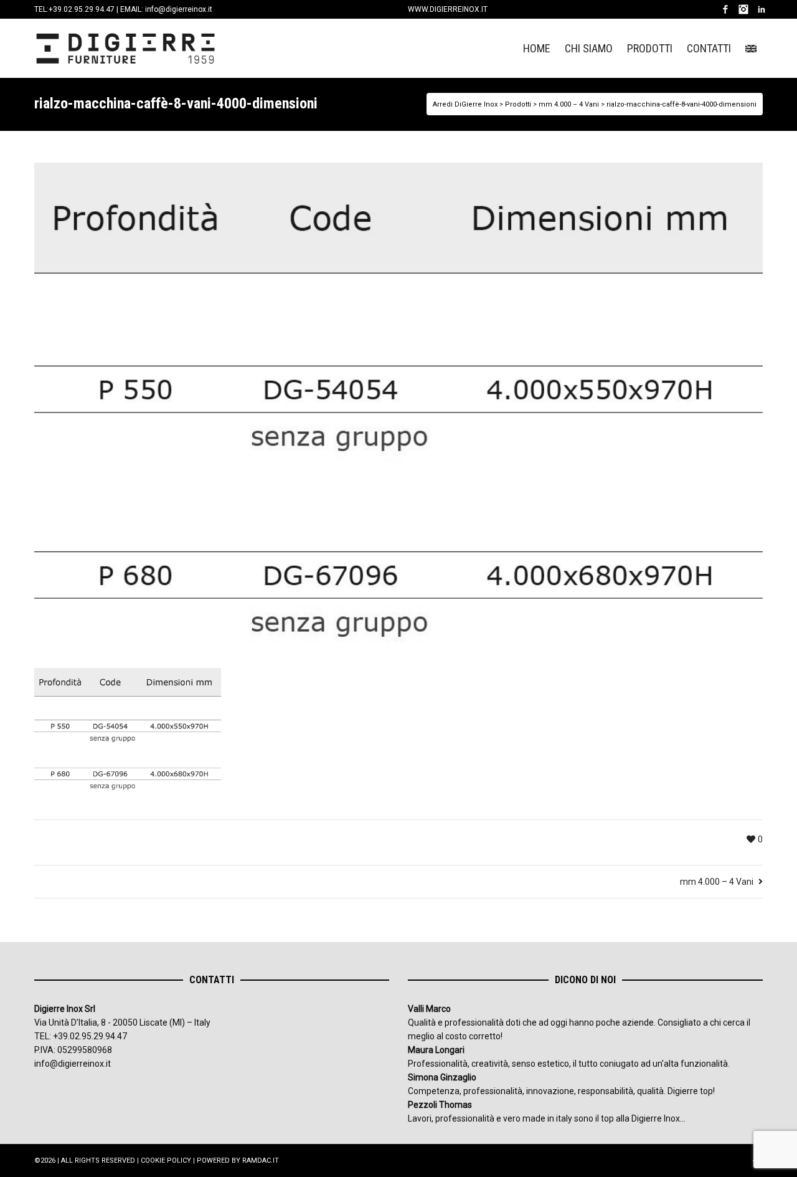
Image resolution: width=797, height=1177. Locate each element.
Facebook (725, 9)
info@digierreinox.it (178, 9)
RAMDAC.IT (260, 1160)
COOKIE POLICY (166, 1160)
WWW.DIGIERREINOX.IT (448, 9)
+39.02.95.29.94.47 (82, 9)
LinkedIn (761, 9)
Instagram (743, 9)
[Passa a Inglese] (751, 48)
